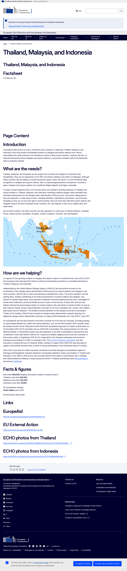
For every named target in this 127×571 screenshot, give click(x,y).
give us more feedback (37, 470)
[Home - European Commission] (19, 10)
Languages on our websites (34, 550)
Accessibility (86, 550)
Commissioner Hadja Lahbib (106, 491)
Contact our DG (70, 483)
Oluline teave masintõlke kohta (33, 26)
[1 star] (11, 469)
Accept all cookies (82, 564)
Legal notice (74, 550)
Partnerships (60, 38)
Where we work (43, 38)
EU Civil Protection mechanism (62, 340)
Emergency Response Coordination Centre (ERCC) (83, 506)
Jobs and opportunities (104, 483)
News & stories (116, 38)
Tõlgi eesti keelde (14, 26)
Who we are (14, 38)
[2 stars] (12, 469)
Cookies (50, 550)
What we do (28, 38)
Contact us (56, 546)
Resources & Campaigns (95, 38)
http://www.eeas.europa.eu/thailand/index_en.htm (23, 430)
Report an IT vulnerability (12, 550)
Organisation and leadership (106, 487)
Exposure (6, 522)
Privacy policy (61, 550)
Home (5, 38)
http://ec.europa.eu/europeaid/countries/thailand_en (24, 417)
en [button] (80, 11)
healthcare (17, 361)
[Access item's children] (21, 37)
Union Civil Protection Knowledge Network (80, 510)
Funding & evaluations (74, 38)
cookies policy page (41, 563)
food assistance (81, 359)
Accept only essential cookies (107, 564)
